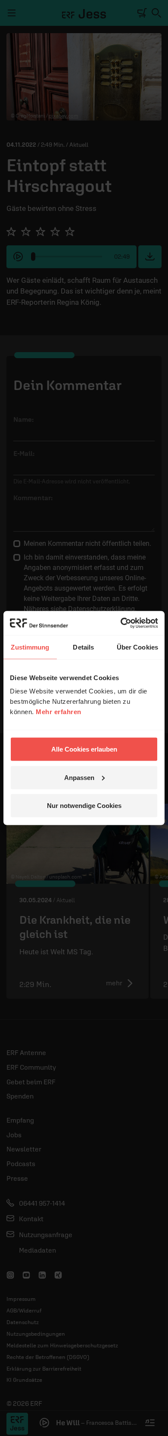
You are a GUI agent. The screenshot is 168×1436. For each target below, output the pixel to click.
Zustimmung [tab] (30, 646)
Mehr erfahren (58, 711)
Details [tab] (83, 646)
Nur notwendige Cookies (84, 805)
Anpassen (79, 777)
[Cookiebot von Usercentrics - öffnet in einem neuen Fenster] (121, 623)
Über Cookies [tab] (137, 646)
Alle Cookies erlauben (84, 749)
